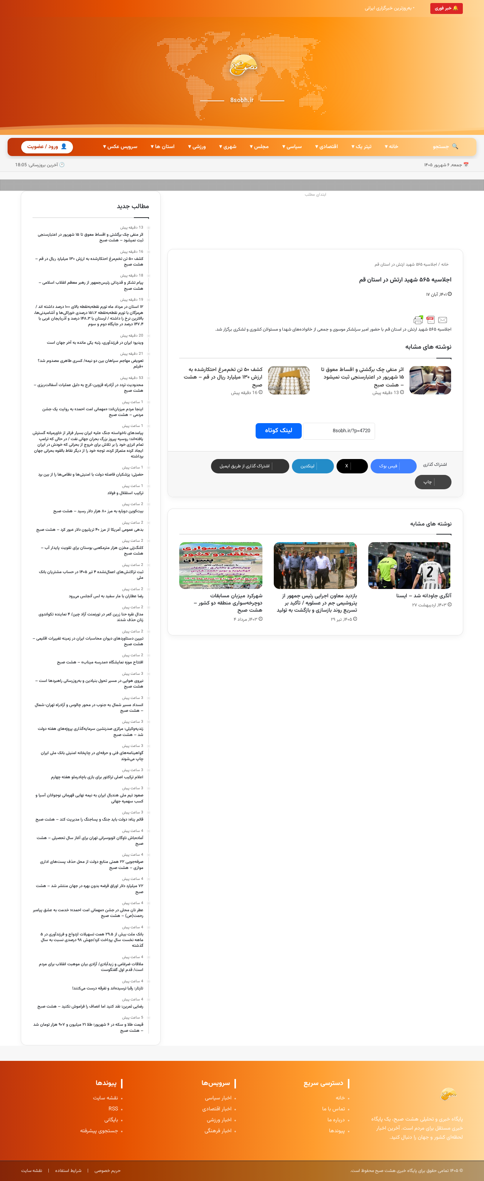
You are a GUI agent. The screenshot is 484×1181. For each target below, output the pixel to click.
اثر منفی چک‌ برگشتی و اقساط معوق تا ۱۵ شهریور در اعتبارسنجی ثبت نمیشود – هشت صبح (362, 378)
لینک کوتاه (278, 431)
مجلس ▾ (259, 147)
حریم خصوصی (108, 1170)
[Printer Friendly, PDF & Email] (430, 320)
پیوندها (337, 1131)
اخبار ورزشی (219, 1120)
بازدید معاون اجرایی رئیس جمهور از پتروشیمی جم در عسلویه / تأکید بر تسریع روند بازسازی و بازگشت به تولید (317, 603)
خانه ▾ (391, 147)
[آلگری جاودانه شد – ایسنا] (409, 565)
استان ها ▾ (163, 147)
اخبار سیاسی (218, 1098)
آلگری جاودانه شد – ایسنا (423, 596)
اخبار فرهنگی (218, 1131)
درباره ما (336, 1120)
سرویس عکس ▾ (120, 147)
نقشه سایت (105, 1098)
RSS (113, 1109)
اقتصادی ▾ (326, 147)
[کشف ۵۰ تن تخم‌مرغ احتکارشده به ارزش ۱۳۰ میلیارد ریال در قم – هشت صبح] (289, 380)
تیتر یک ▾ (361, 147)
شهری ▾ (227, 147)
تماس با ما (333, 1109)
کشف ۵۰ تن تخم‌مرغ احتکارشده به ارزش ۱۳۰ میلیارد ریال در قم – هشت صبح (223, 378)
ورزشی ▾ (197, 147)
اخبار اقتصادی (216, 1109)
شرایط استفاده (68, 1170)
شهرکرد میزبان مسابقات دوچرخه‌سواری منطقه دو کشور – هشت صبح (228, 603)
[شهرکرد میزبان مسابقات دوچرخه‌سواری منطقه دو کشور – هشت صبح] (220, 565)
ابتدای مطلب (315, 195)
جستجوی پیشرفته (99, 1131)
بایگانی (111, 1120)
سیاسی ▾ (292, 147)
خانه (445, 264)
